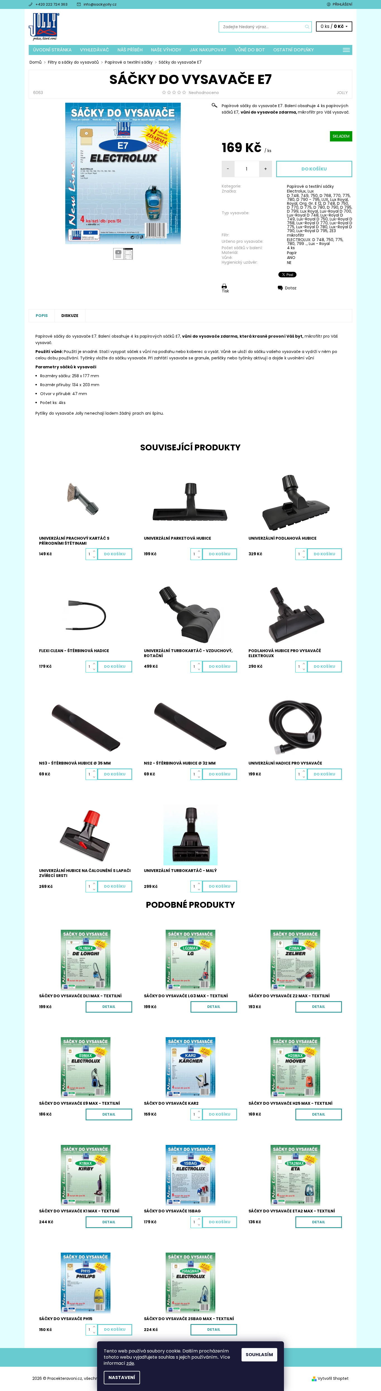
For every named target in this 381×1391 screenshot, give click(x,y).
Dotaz (290, 288)
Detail (108, 1006)
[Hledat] (307, 26)
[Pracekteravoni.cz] (44, 26)
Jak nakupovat (208, 50)
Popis (42, 315)
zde (130, 1363)
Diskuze (69, 315)
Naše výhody (166, 50)
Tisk (225, 291)
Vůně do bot (250, 50)
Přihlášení (342, 4)
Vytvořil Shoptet (333, 1379)
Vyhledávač (94, 50)
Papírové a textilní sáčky (310, 186)
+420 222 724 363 (51, 4)
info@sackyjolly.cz (100, 4)
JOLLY (342, 92)
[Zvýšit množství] (95, 551)
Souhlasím (259, 1354)
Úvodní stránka (52, 50)
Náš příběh (130, 50)
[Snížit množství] (95, 557)
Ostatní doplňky (293, 50)
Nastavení (121, 1377)
